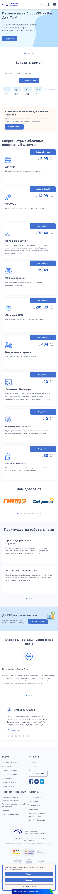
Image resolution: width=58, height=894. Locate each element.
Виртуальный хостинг (10, 762)
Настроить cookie (29, 886)
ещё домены (50, 89)
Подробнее (9, 39)
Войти (43, 4)
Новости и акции (35, 797)
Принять (29, 874)
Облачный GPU (8, 786)
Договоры (6, 810)
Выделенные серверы (10, 770)
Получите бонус (35, 805)
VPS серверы (7, 766)
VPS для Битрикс (8, 778)
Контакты (32, 766)
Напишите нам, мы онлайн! (26, 891)
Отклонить (29, 880)
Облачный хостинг (9, 782)
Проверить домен (29, 80)
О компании (33, 762)
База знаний (33, 801)
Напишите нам (38, 773)
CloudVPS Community (37, 820)
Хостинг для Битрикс (10, 774)
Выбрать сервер (14, 127)
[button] (25, 53)
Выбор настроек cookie (11, 815)
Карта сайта (33, 809)
